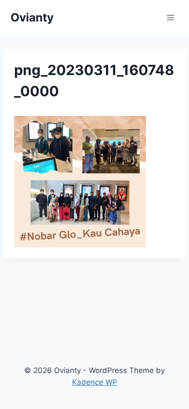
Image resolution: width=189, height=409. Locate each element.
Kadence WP (94, 382)
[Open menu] (170, 17)
